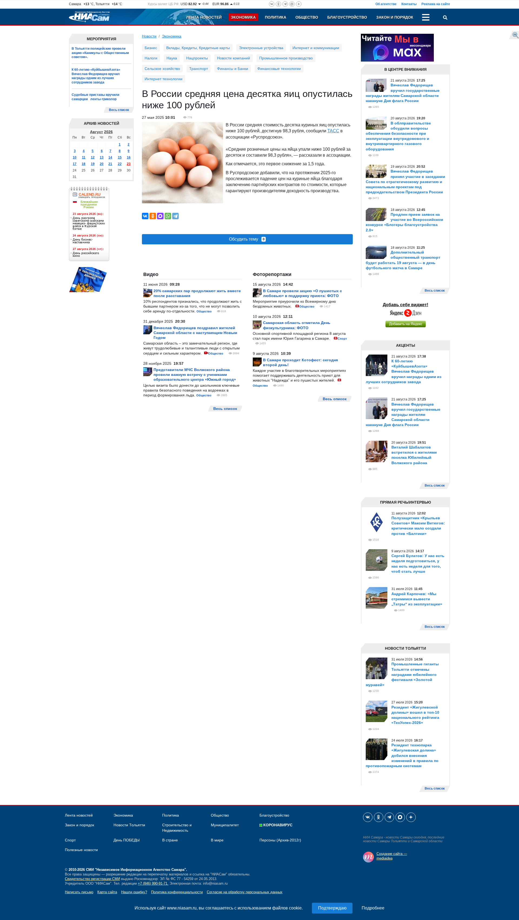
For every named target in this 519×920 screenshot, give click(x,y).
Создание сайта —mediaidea (392, 856)
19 (93, 164)
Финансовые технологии (279, 68)
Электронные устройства (261, 48)
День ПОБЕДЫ (126, 840)
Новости (149, 36)
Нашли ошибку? (134, 892)
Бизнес (151, 48)
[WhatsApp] (168, 216)
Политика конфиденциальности (177, 892)
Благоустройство (347, 17)
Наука (172, 58)
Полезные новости (81, 850)
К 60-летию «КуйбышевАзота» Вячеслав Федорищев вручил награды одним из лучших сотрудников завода (96, 76)
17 (74, 164)
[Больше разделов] (425, 18)
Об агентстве (386, 4)
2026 (108, 132)
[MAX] (160, 216)
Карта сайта (107, 892)
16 (129, 157)
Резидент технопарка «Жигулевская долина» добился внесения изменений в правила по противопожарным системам (402, 755)
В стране (170, 840)
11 (83, 157)
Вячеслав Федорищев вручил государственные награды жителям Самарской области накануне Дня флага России (403, 414)
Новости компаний (233, 58)
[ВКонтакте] (145, 216)
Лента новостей (204, 17)
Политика (275, 17)
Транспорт (198, 68)
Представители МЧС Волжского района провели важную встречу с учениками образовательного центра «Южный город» (195, 375)
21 (110, 164)
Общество (306, 17)
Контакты (409, 4)
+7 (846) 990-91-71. (153, 883)
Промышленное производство (286, 58)
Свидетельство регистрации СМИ (92, 879)
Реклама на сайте (435, 4)
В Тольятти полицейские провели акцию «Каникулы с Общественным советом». (100, 53)
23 (129, 164)
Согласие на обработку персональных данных (244, 892)
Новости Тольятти (129, 825)
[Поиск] (445, 18)
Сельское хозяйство (162, 68)
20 (102, 164)
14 (110, 157)
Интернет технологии (163, 79)
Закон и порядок (394, 17)
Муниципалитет (225, 825)
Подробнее (373, 908)
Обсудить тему (247, 239)
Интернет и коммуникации (315, 48)
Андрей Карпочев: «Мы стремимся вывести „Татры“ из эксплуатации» (416, 599)
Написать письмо (79, 892)
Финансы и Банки (232, 68)
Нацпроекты (197, 58)
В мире (217, 840)
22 (120, 164)
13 (102, 157)
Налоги (151, 58)
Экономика (243, 17)
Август (96, 132)
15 (120, 157)
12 (93, 157)
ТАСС (333, 131)
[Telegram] (175, 216)
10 (74, 157)
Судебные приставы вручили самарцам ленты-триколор (95, 97)
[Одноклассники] (152, 216)
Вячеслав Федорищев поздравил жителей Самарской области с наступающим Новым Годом (195, 333)
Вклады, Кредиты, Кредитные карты (198, 48)
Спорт (342, 338)
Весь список (119, 110)
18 (83, 164)
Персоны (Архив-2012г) (280, 840)
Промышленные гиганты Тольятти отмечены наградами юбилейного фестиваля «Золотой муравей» (402, 674)
